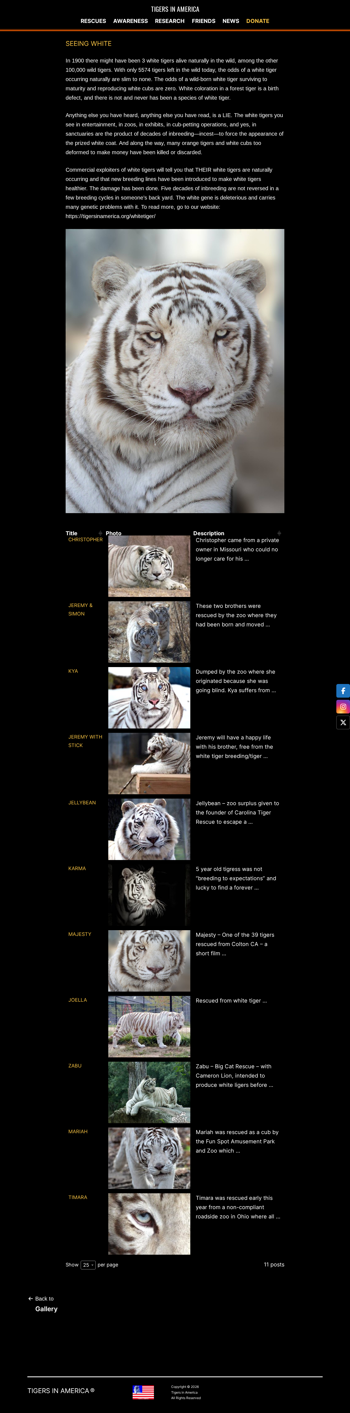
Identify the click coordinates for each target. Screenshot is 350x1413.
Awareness (130, 21)
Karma (77, 868)
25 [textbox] (86, 1265)
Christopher (85, 539)
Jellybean (82, 802)
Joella (77, 1000)
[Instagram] (343, 706)
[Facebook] (343, 691)
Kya (73, 671)
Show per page (92, 1265)
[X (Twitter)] (343, 722)
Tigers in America (175, 9)
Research (170, 21)
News (231, 21)
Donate (257, 21)
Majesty (79, 934)
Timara (77, 1197)
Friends (203, 21)
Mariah (78, 1131)
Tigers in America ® (61, 1391)
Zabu (74, 1066)
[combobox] (88, 1265)
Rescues (93, 21)
